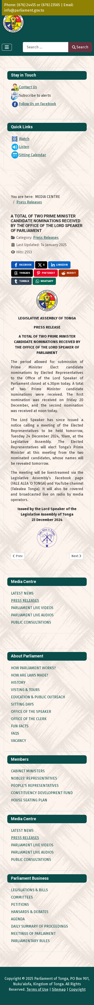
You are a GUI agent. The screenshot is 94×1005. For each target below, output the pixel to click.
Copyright (77, 989)
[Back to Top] (86, 996)
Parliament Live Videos (32, 608)
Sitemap (59, 989)
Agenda (18, 919)
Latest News (22, 593)
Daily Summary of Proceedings (39, 926)
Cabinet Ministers (28, 771)
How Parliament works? (33, 668)
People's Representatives (35, 785)
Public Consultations (31, 622)
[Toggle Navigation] (7, 47)
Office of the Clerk (29, 719)
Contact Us (28, 87)
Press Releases (25, 600)
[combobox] (45, 47)
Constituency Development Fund (42, 793)
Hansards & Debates (29, 912)
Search (82, 47)
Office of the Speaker (31, 711)
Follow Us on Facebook (37, 104)
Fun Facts (20, 726)
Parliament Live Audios (32, 615)
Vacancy (18, 740)
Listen (24, 147)
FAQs (15, 733)
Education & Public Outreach (38, 697)
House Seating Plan (29, 800)
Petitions (20, 904)
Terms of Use (37, 989)
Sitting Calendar (32, 155)
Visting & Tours (25, 690)
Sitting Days (22, 704)
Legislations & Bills (29, 890)
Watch (24, 139)
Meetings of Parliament (33, 933)
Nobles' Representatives (34, 778)
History (18, 682)
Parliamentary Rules (30, 941)
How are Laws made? (29, 675)
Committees (22, 897)
